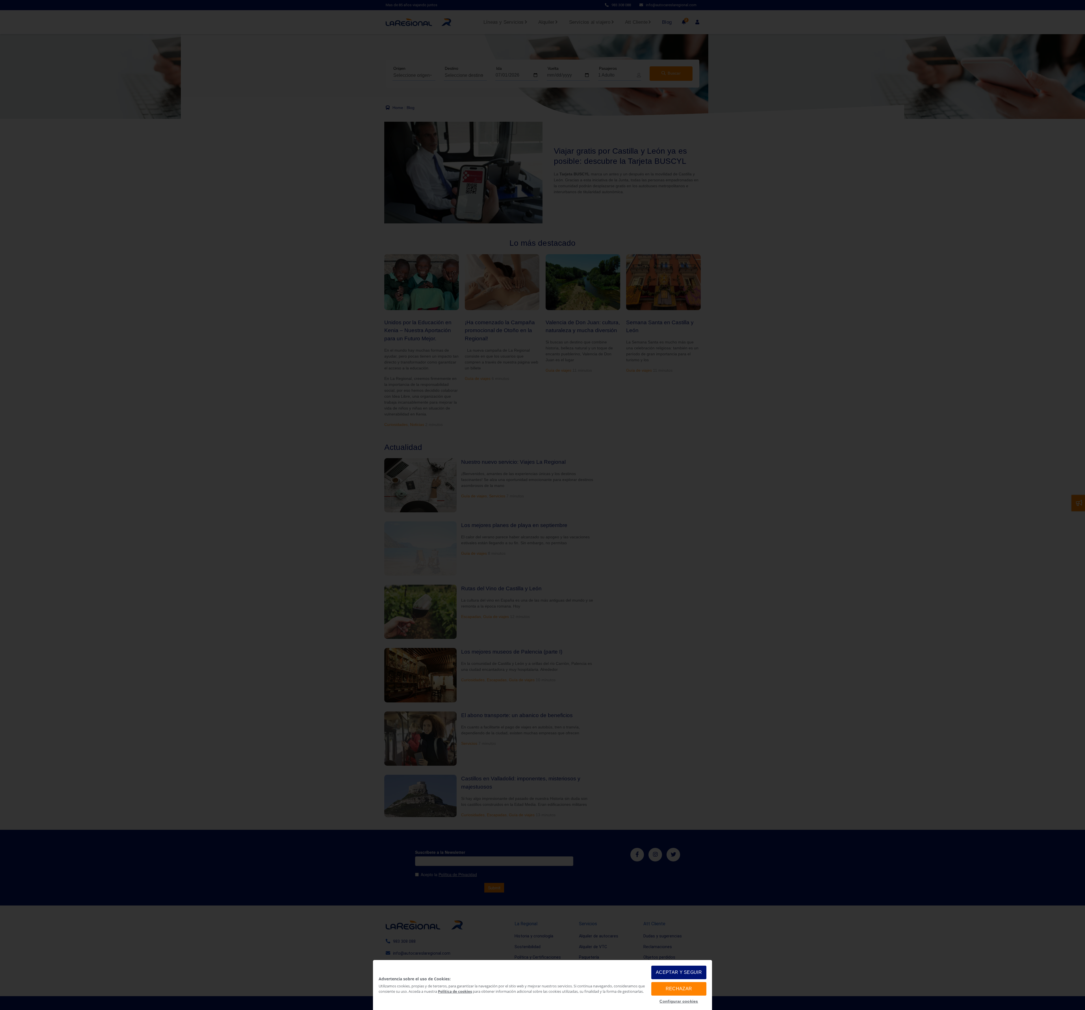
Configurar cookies (678, 1001)
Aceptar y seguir (679, 972)
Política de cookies (455, 991)
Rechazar (679, 988)
